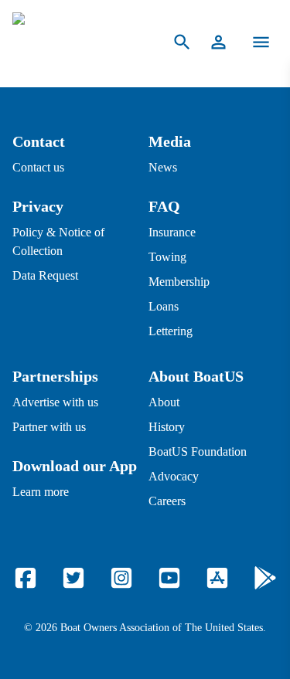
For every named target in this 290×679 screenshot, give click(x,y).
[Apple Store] (217, 577)
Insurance (172, 232)
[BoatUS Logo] (76, 42)
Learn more (40, 491)
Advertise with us (55, 402)
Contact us (38, 167)
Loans (163, 306)
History (166, 426)
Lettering (170, 331)
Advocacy (173, 476)
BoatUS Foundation (197, 451)
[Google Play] (265, 577)
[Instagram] (121, 577)
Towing (167, 256)
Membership (179, 281)
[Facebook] (25, 577)
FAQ (164, 206)
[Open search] (182, 42)
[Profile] (218, 42)
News (162, 167)
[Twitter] (73, 577)
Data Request (45, 275)
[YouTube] (169, 577)
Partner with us (49, 426)
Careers (167, 501)
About (163, 402)
